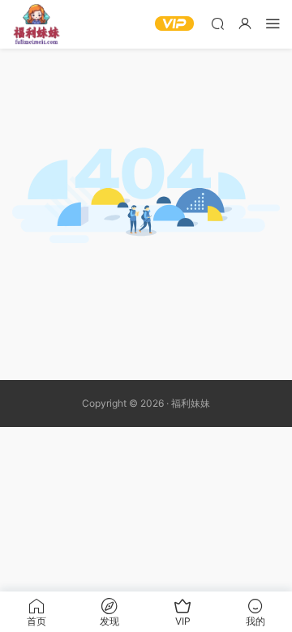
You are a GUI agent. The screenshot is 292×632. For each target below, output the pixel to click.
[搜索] (217, 23)
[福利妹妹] (36, 24)
